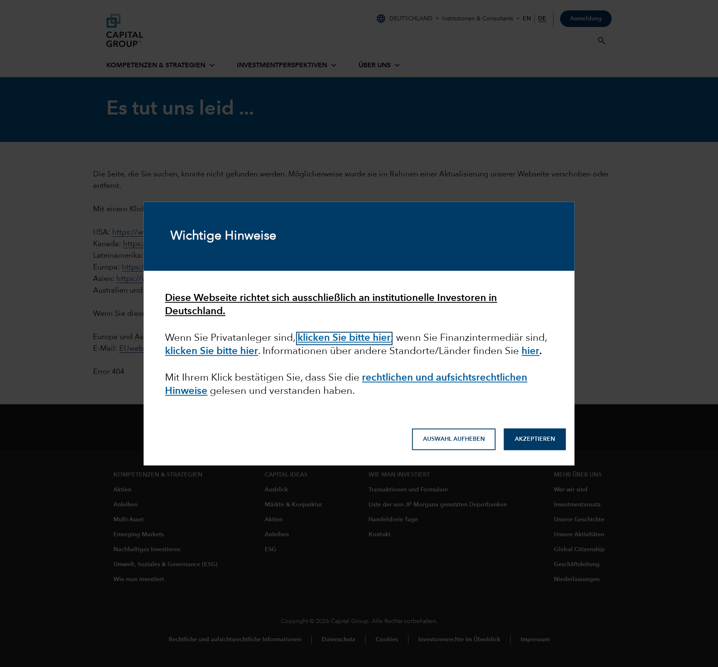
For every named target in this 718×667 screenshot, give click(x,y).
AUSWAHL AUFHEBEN (454, 439)
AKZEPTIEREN (535, 439)
